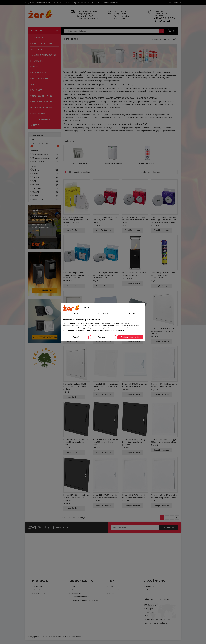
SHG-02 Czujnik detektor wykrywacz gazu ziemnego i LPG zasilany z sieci (75, 219)
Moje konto (76, 593)
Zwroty (75, 586)
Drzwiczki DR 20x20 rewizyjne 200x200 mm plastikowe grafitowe (76, 497)
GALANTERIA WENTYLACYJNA (43, 55)
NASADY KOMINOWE (39, 78)
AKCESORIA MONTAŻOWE (41, 119)
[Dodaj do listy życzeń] (87, 190)
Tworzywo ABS (46, 162)
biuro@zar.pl (162, 21)
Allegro (149, 590)
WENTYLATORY (37, 49)
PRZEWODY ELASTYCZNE (41, 43)
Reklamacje (77, 590)
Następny (176, 517)
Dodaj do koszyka (74, 230)
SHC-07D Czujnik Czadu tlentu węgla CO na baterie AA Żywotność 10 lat (106, 275)
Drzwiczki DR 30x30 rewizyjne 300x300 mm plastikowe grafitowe (105, 442)
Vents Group (46, 199)
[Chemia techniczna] (147, 153)
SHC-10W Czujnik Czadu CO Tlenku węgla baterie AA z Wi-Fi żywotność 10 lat (76, 275)
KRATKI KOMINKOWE (39, 73)
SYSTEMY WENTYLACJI (40, 38)
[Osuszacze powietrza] (113, 153)
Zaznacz (164, 172)
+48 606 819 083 (164, 18)
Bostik (46, 174)
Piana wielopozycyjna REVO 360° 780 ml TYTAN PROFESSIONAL (163, 275)
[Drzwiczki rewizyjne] (78, 153)
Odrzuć (76, 337)
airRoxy (46, 170)
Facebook (150, 586)
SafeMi (46, 192)
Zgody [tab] (75, 313)
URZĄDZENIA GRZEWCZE (41, 96)
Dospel (46, 177)
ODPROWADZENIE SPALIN (41, 108)
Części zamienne (37, 113)
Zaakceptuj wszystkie (130, 337)
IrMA (46, 181)
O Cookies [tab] (130, 313)
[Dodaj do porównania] (87, 186)
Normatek (46, 188)
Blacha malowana (46, 154)
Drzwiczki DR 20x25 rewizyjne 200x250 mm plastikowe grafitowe (76, 442)
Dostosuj (102, 337)
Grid (67, 172)
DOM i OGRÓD (36, 90)
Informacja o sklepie (156, 599)
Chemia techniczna (147, 163)
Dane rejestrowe (116, 590)
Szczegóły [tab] (103, 313)
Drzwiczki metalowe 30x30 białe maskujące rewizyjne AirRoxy (74, 386)
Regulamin (38, 586)
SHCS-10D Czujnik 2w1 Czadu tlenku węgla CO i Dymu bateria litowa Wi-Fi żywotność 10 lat (164, 219)
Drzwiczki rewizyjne (78, 163)
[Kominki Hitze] (44, 274)
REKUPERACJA (36, 61)
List (70, 172)
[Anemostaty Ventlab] (44, 321)
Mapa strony (39, 593)
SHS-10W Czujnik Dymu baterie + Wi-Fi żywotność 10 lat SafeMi (106, 219)
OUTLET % (35, 125)
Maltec (46, 185)
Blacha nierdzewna (46, 158)
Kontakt (112, 593)
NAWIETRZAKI (36, 67)
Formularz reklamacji (80, 597)
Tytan (46, 196)
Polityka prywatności (43, 590)
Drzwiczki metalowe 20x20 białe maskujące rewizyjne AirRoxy (162, 330)
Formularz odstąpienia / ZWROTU (86, 600)
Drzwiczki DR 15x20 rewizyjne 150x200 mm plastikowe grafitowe (134, 442)
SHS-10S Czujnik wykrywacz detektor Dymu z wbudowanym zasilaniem (135, 219)
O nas (111, 586)
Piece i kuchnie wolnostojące (43, 102)
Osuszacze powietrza (113, 163)
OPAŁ (32, 84)
